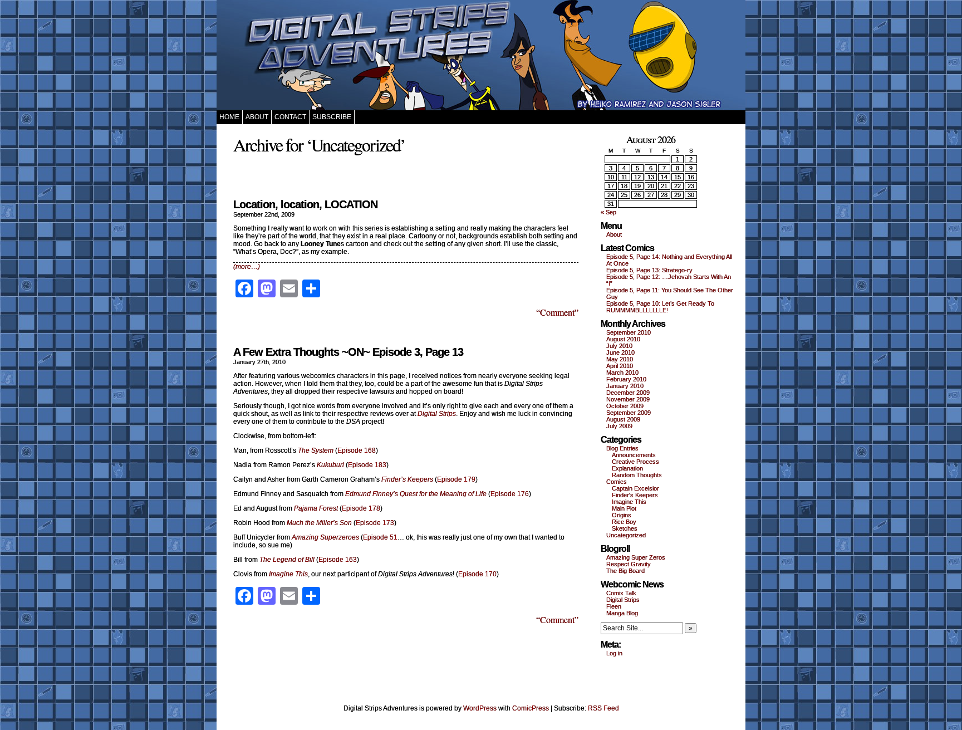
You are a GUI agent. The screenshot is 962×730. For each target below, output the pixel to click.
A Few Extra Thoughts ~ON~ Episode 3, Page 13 (348, 352)
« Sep (608, 212)
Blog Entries (622, 448)
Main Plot (624, 508)
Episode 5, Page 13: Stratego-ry (649, 270)
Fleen (613, 606)
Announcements (634, 455)
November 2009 (628, 399)
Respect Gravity (628, 564)
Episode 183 (367, 465)
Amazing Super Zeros (635, 557)
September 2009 (628, 412)
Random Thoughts (637, 475)
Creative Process (635, 461)
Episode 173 (375, 523)
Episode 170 (477, 574)
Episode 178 (361, 508)
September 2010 (628, 332)
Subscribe (331, 117)
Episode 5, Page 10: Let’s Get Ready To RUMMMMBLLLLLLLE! (660, 306)
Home (229, 117)
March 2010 (622, 372)
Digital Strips (623, 599)
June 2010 (620, 352)
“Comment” (557, 312)
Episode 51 (380, 537)
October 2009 (625, 406)
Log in (614, 653)
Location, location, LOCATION (305, 204)
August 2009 (623, 419)
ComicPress (530, 708)
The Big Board (625, 570)
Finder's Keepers (635, 495)
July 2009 (619, 426)
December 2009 (628, 392)
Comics (616, 481)
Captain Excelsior (635, 488)
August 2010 (623, 339)
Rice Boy (624, 521)
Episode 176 (509, 494)
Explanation (627, 468)
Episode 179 (456, 479)
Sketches (624, 528)
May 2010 (619, 359)
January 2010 (625, 386)
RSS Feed (603, 708)
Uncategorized (626, 535)
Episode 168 (356, 450)
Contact (290, 117)
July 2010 (619, 345)
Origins (621, 515)
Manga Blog (622, 613)
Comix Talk (621, 593)
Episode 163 (337, 560)
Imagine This (629, 501)
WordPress (480, 708)
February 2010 (626, 379)
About (257, 117)
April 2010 (619, 365)
